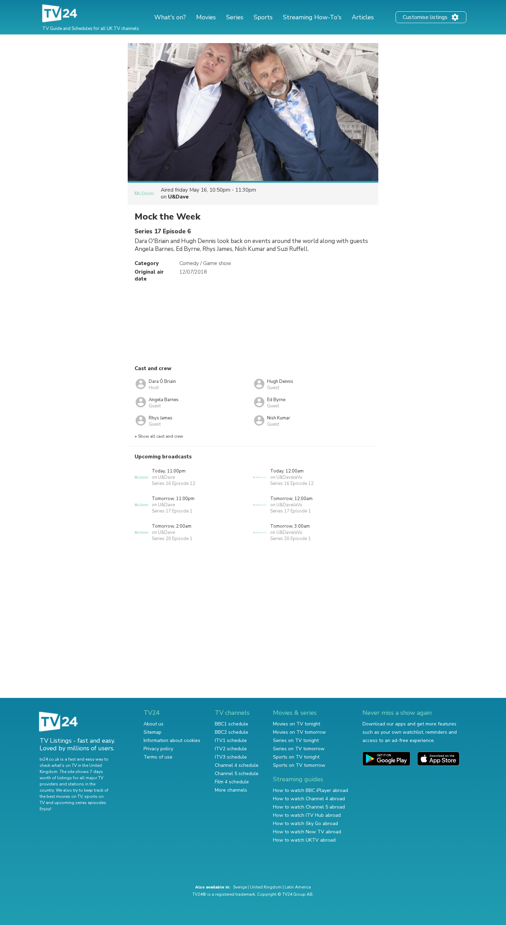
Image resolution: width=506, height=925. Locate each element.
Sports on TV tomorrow (299, 765)
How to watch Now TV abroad (307, 832)
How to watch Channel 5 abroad (309, 807)
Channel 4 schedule (237, 765)
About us (154, 724)
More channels (231, 790)
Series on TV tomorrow (299, 748)
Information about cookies (172, 740)
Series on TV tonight (296, 740)
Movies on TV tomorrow (299, 732)
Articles (363, 17)
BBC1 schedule (231, 724)
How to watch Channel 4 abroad (309, 798)
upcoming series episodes (80, 802)
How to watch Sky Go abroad (305, 823)
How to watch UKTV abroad (304, 840)
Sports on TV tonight (296, 757)
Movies (206, 17)
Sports (263, 17)
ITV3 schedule (231, 757)
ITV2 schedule (231, 748)
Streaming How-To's (312, 17)
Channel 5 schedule (237, 773)
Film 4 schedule (232, 782)
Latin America (298, 887)
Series (234, 17)
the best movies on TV (61, 796)
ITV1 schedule (231, 740)
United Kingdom (266, 887)
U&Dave (178, 196)
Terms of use (158, 757)
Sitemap (152, 732)
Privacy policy (158, 748)
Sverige (240, 887)
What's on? (170, 17)
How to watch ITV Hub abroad (307, 815)
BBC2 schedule (231, 732)
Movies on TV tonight (296, 724)
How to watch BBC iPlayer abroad (310, 790)
